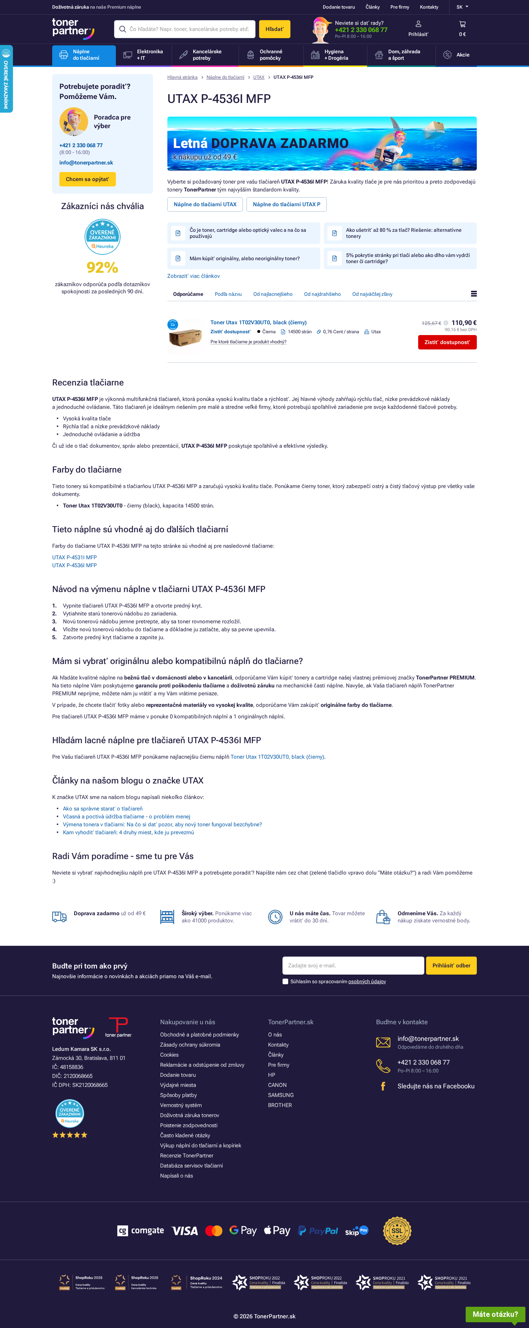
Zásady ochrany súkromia (190, 1045)
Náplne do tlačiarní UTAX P (286, 204)
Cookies (169, 1055)
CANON (277, 1085)
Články (373, 7)
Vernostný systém (181, 1105)
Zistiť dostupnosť (447, 342)
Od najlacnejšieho (273, 294)
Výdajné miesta (178, 1085)
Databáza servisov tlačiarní (191, 1165)
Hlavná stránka (182, 77)
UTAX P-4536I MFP (74, 565)
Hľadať (275, 29)
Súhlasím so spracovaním (338, 981)
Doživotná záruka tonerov (189, 1115)
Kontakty (429, 7)
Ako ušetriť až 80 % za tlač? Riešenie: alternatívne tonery (404, 233)
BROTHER (280, 1105)
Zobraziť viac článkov (193, 276)
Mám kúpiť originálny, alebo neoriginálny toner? (245, 258)
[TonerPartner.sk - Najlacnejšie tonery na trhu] (73, 29)
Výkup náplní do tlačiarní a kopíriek (200, 1145)
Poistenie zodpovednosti (188, 1125)
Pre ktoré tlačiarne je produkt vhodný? (248, 341)
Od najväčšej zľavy (372, 294)
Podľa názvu (228, 294)
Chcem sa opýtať (87, 179)
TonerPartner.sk (290, 1022)
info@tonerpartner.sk (86, 162)
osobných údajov (367, 981)
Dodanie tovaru (339, 7)
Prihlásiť (418, 34)
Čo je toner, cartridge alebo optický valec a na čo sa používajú (248, 233)
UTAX (258, 77)
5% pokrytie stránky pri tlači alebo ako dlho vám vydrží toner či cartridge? (408, 258)
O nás (275, 1034)
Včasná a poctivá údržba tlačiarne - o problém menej (126, 816)
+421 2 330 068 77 (361, 29)
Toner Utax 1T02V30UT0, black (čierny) (259, 322)
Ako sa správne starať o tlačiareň (103, 808)
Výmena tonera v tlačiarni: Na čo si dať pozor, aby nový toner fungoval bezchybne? (162, 824)
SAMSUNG (281, 1095)
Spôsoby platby (178, 1095)
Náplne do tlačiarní (225, 77)
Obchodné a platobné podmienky (199, 1034)
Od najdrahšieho (322, 294)
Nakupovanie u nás (187, 1022)
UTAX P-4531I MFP (74, 557)
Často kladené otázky (185, 1135)
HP (271, 1075)
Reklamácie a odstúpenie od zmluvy (202, 1065)
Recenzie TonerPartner (186, 1155)
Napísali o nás (176, 1176)
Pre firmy (399, 7)
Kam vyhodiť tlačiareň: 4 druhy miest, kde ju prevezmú (128, 832)
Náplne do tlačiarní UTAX (205, 204)
